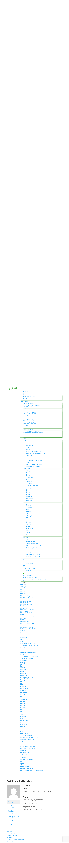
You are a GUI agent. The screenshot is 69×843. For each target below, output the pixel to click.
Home (26, 392)
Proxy (27, 462)
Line (28, 492)
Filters (27, 447)
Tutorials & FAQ (28, 537)
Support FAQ (31, 541)
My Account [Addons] (31, 577)
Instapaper (30, 490)
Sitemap (9, 831)
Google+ (30, 483)
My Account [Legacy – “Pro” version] (35, 580)
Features (25, 441)
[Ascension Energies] (13, 799)
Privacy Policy (11, 833)
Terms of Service (12, 835)
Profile (10, 802)
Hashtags (28, 458)
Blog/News (28, 394)
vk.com (29, 524)
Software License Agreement (15, 839)
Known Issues (29, 563)
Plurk (28, 509)
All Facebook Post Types (33, 556)
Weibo (29, 526)
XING (28, 531)
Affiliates (9, 827)
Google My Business (33, 486)
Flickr (28, 479)
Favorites (11, 820)
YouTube (30, 535)
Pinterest (29, 507)
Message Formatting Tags (33, 451)
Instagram (30, 488)
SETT (28, 513)
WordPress (30, 528)
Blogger (29, 471)
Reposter (28, 449)
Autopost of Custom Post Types (35, 453)
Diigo (28, 475)
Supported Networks (32, 543)
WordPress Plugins (28, 403)
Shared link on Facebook (33, 554)
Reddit (29, 511)
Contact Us (10, 842)
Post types (29, 552)
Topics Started (11, 806)
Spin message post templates (34, 464)
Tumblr (29, 522)
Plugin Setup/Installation (33, 548)
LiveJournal (30, 496)
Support (27, 559)
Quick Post (29, 456)
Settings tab (29, 445)
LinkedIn (29, 494)
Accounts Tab (30, 443)
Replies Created (11, 812)
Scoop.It (29, 516)
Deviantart (30, 473)
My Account (28, 575)
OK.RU (29, 505)
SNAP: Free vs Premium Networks (36, 546)
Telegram (30, 518)
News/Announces (30, 396)
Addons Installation (31, 550)
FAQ (27, 539)
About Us (9, 825)
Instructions (26, 468)
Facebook (30, 477)
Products (25, 401)
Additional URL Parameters (34, 460)
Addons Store (29, 573)
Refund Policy (11, 837)
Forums (27, 566)
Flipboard (29, 481)
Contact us (28, 571)
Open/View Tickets (30, 568)
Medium (30, 501)
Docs (24, 438)
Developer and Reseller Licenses (16, 829)
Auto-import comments (33, 466)
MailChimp (30, 498)
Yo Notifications (32, 533)
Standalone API (28, 429)
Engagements (13, 817)
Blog (26, 398)
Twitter (29, 520)
